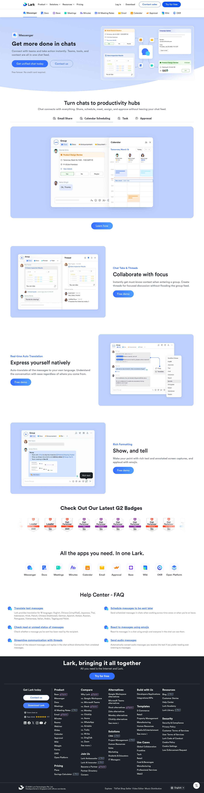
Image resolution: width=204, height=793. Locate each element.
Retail (139, 714)
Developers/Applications (148, 694)
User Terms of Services (173, 734)
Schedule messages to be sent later (132, 608)
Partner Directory (89, 771)
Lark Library (168, 710)
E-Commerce (143, 711)
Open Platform (61, 757)
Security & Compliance (173, 723)
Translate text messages (28, 608)
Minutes (58, 718)
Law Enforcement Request (174, 750)
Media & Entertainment (147, 730)
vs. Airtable (86, 726)
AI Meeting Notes (62, 710)
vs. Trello (85, 730)
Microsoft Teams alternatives (116, 702)
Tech (139, 754)
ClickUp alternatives (117, 719)
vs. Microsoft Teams (90, 702)
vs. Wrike (85, 734)
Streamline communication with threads (38, 640)
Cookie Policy (168, 742)
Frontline (141, 750)
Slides (57, 730)
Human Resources (116, 744)
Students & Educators (118, 756)
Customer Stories (170, 698)
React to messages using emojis (130, 627)
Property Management (147, 718)
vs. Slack (85, 706)
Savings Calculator (63, 774)
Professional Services (147, 770)
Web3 (140, 774)
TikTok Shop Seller (122, 789)
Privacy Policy (169, 727)
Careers (84, 775)
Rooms (57, 722)
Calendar (58, 734)
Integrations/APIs (145, 698)
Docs (56, 702)
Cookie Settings (169, 746)
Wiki (56, 742)
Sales (110, 748)
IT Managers (114, 760)
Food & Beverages (145, 762)
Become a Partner (89, 767)
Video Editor (138, 789)
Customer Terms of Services (175, 731)
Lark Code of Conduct (172, 738)
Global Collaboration (146, 746)
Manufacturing (144, 722)
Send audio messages (123, 640)
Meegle (57, 746)
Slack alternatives (116, 707)
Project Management (118, 740)
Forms (57, 750)
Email (57, 714)
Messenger (59, 698)
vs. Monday (86, 710)
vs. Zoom (85, 741)
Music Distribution (153, 789)
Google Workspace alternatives (117, 695)
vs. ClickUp (86, 714)
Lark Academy (169, 706)
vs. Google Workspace (91, 698)
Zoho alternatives (116, 711)
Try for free (102, 676)
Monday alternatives (118, 715)
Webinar (58, 726)
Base (56, 694)
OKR (56, 753)
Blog (164, 694)
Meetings (58, 706)
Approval (58, 738)
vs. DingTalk (86, 738)
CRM (110, 736)
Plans (56, 770)
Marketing (113, 752)
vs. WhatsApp (87, 722)
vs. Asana (85, 718)
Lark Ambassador (89, 758)
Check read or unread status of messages (39, 627)
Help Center (168, 702)
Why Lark (85, 694)
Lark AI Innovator (89, 762)
